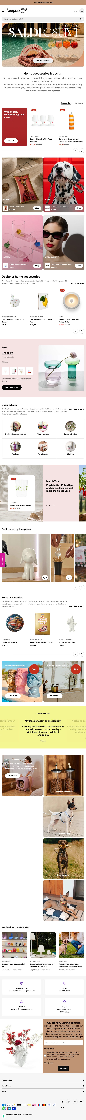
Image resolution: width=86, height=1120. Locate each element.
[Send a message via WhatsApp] (3, 1108)
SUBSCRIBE (43, 576)
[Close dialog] (76, 540)
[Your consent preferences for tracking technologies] (4, 1116)
